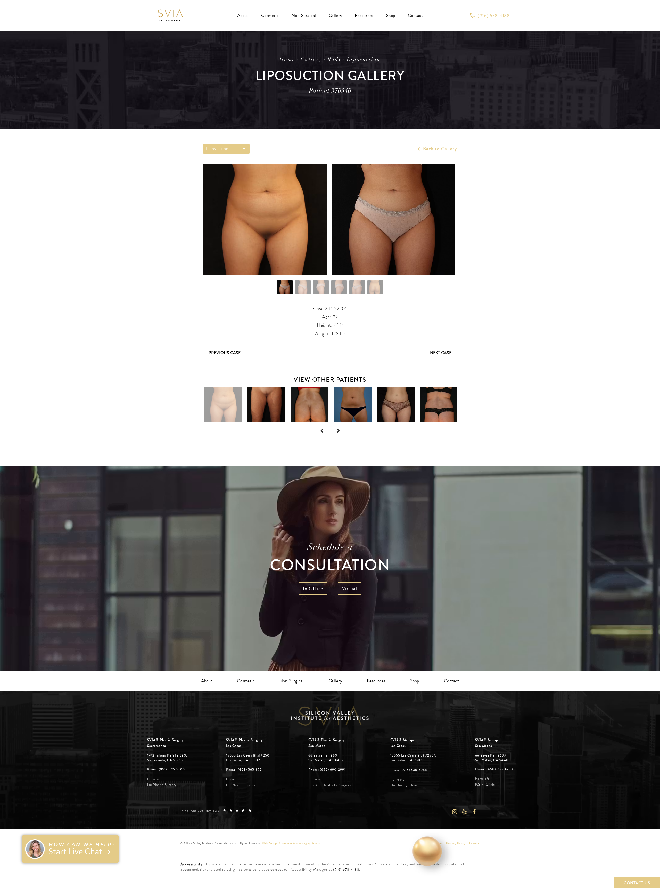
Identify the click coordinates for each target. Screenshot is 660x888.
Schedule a (330, 559)
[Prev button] (322, 431)
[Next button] (338, 431)
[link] (489, 15)
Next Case (440, 353)
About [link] (243, 15)
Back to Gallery (439, 148)
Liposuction (364, 59)
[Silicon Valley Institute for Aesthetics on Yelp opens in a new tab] (464, 811)
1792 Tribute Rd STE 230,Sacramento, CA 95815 (167, 757)
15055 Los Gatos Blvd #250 (247, 757)
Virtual (349, 588)
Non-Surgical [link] (304, 15)
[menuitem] (243, 16)
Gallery (311, 59)
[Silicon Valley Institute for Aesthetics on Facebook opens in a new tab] (474, 811)
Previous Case (225, 353)
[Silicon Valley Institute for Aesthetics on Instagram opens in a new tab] (454, 811)
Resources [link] (364, 15)
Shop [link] (390, 15)
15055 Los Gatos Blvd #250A (413, 757)
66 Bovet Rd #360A (492, 757)
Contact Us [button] (637, 883)
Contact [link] (415, 15)
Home (287, 59)
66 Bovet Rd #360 (326, 757)
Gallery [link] (335, 15)
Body (334, 59)
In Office (313, 588)
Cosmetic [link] (270, 15)
